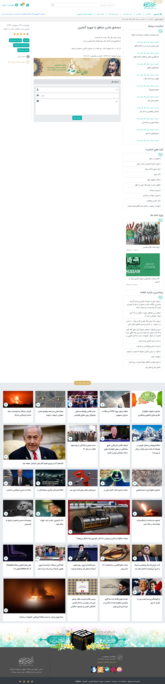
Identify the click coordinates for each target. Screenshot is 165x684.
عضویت (10, 5)
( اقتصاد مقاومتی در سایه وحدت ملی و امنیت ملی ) (16, 14)
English (78, 681)
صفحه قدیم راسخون (84, 14)
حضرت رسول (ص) (15, 40)
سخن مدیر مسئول (134, 681)
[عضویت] (24, 681)
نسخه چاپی (22, 56)
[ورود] (28, 681)
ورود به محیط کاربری (96, 681)
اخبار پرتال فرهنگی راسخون (106, 662)
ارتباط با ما (122, 681)
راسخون (156, 14)
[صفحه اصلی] (32, 681)
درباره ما (114, 681)
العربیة (85, 681)
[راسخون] (153, 8)
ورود (4, 5)
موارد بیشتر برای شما (16, 62)
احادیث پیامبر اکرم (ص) (21, 45)
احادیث (150, 19)
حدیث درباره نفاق (23, 50)
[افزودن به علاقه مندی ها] (20, 681)
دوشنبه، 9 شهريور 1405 (38, 14)
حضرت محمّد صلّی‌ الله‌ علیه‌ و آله (133, 19)
